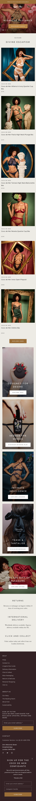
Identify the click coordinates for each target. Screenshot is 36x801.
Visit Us (4, 685)
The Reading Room (8, 699)
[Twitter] (7, 753)
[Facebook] (3, 753)
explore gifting (18, 586)
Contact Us (6, 663)
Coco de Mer (6, 84)
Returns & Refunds (8, 678)
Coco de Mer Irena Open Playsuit (14, 279)
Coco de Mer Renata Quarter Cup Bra (15, 231)
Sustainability (7, 705)
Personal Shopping (8, 682)
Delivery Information (9, 669)
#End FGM (5, 702)
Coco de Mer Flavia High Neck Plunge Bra (17, 135)
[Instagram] (11, 753)
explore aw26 (18, 341)
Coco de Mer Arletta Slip (10, 328)
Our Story (5, 695)
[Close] (32, 758)
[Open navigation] (3, 7)
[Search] (28, 7)
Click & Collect (7, 672)
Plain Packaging (7, 675)
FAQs (4, 660)
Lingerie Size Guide (8, 666)
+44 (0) (18, 740)
